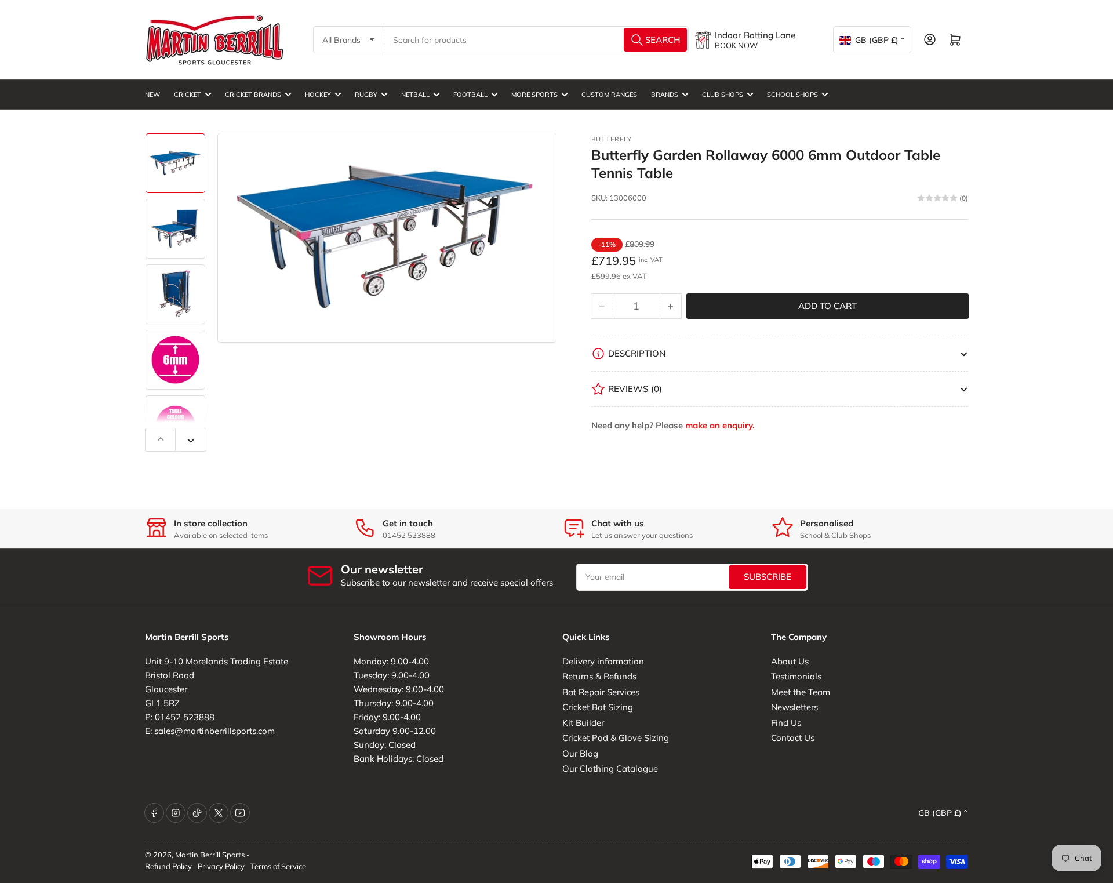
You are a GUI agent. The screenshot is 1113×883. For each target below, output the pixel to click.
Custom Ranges (609, 94)
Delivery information (603, 661)
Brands (664, 94)
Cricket (187, 94)
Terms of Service (278, 866)
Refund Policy (168, 866)
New (152, 94)
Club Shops (722, 94)
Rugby (366, 94)
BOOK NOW (736, 45)
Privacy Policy (221, 866)
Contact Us (792, 737)
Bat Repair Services (600, 691)
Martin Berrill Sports (210, 854)
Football (470, 94)
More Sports (534, 94)
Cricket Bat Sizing (597, 707)
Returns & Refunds (599, 676)
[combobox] (536, 39)
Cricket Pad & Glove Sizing (615, 737)
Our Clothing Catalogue (610, 768)
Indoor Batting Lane (755, 35)
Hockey (318, 94)
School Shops (792, 94)
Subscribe (767, 576)
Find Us (786, 722)
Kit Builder (583, 722)
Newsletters (794, 707)
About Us (790, 661)
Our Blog (580, 753)
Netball (415, 94)
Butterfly (611, 139)
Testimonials (796, 676)
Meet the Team (800, 691)
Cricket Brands (253, 94)
